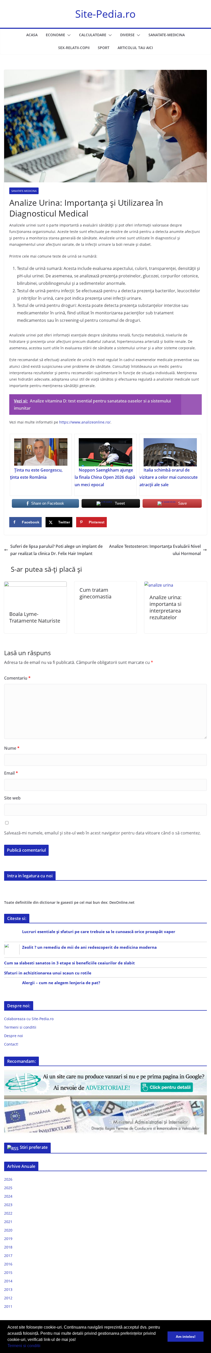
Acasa (32, 34)
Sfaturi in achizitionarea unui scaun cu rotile (47, 972)
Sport (103, 47)
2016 (8, 1264)
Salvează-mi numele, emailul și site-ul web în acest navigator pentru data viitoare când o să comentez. (102, 833)
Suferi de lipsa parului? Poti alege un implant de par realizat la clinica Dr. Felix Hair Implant (56, 550)
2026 (8, 1179)
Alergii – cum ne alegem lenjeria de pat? (61, 982)
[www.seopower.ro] (105, 1073)
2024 (8, 1196)
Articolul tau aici (135, 47)
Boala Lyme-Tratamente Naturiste (34, 617)
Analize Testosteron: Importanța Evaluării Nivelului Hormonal (155, 550)
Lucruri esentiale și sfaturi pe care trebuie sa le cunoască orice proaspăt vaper (98, 931)
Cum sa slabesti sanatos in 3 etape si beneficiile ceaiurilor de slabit (69, 962)
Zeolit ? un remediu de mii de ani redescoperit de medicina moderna (89, 947)
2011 (8, 1306)
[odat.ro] (105, 1098)
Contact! (11, 1044)
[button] (42, 1346)
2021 (8, 1221)
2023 (8, 1204)
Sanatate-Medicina (166, 34)
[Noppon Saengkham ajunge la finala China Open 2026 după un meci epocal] (105, 452)
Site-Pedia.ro (105, 14)
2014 (8, 1281)
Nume (12, 748)
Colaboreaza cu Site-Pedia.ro (29, 1018)
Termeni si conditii (23, 1345)
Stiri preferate (34, 1147)
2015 (8, 1272)
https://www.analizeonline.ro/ (84, 422)
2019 (8, 1238)
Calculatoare (92, 34)
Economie (55, 34)
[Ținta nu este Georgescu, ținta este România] (41, 452)
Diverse (127, 34)
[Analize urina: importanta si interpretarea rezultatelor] (158, 585)
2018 (8, 1247)
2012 (8, 1297)
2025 (8, 1187)
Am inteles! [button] (186, 1337)
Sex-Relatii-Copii (74, 47)
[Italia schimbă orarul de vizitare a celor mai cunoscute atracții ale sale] (170, 452)
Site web (12, 798)
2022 (8, 1213)
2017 (8, 1255)
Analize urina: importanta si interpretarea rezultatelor (165, 607)
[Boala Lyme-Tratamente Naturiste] (35, 585)
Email (11, 773)
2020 (8, 1230)
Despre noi (13, 1035)
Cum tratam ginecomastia (95, 593)
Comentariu (17, 678)
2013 (8, 1289)
